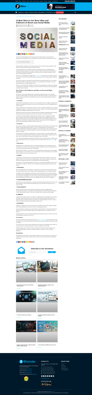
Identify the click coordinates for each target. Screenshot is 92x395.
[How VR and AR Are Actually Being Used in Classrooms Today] (73, 154)
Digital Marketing (41, 12)
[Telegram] (34, 54)
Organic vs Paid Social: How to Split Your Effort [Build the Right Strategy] (26, 345)
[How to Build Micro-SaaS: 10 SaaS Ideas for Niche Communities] (73, 172)
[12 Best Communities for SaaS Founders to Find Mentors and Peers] (73, 126)
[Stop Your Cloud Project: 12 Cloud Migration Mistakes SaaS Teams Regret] (73, 68)
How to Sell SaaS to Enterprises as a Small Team (64, 183)
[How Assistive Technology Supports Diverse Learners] (73, 150)
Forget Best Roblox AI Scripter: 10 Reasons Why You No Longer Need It (64, 96)
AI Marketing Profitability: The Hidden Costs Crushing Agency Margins (64, 110)
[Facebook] (65, 1)
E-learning (49, 1)
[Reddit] (21, 54)
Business (26, 12)
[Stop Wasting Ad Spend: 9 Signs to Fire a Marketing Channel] (73, 33)
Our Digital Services (55, 1)
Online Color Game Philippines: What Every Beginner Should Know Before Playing (64, 82)
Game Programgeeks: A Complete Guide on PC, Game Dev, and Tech (64, 76)
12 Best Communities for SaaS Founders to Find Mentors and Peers (64, 126)
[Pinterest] (68, 1)
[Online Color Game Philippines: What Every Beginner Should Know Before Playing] (73, 82)
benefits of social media (41, 219)
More (55, 12)
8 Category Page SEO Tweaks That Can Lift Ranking (46, 315)
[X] (19, 54)
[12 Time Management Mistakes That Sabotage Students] (73, 28)
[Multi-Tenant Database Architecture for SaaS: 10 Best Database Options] (73, 63)
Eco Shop (45, 1)
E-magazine (41, 1)
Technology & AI (21, 12)
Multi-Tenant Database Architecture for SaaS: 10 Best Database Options (64, 63)
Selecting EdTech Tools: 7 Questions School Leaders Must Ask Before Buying (64, 140)
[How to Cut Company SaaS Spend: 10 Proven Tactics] (73, 121)
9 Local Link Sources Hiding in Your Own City (47, 344)
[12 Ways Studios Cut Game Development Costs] (73, 87)
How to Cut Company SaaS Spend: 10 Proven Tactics (63, 121)
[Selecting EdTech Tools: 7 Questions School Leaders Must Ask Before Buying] (73, 140)
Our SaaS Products (49, 12)
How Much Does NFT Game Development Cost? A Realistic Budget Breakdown (64, 91)
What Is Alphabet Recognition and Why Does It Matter (64, 146)
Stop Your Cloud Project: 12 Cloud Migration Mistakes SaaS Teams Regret (64, 68)
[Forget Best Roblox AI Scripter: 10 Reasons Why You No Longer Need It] (73, 96)
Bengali (37, 1)
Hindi (34, 1)
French (20, 1)
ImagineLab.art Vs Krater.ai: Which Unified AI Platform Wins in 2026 (63, 177)
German (28, 1)
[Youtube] (74, 1)
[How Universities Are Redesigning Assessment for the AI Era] (73, 135)
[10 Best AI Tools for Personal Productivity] (73, 58)
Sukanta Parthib (29, 368)
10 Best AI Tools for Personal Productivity (64, 59)
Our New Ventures (59, 12)
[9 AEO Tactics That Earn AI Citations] (73, 37)
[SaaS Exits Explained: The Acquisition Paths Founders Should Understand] (73, 53)
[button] (75, 12)
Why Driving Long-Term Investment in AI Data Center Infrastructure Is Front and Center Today (64, 116)
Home (17, 16)
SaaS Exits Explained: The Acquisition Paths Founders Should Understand (63, 53)
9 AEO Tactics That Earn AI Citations (24, 314)
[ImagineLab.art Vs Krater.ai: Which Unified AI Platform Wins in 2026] (73, 177)
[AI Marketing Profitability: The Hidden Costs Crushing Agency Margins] (73, 110)
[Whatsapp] (26, 54)
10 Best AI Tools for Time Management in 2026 (63, 42)
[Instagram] (71, 1)
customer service (38, 75)
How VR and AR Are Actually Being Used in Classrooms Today (64, 154)
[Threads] (73, 1)
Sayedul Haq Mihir (28, 372)
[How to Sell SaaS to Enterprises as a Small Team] (73, 182)
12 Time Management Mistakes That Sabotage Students (64, 29)
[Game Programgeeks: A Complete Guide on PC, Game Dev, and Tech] (73, 76)
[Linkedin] (69, 1)
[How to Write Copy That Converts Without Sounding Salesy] (73, 23)
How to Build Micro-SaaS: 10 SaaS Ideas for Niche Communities (63, 172)
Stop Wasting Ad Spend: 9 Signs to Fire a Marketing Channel (46, 285)
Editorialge (53, 391)
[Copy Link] (28, 54)
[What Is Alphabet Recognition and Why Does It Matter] (73, 145)
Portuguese (23, 1)
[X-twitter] (66, 1)
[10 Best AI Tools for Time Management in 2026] (73, 42)
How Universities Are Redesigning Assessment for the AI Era (64, 135)
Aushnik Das (29, 370)
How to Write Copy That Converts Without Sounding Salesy (25, 285)
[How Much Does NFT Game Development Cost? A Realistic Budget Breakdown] (73, 91)
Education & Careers (33, 12)
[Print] (32, 54)
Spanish (17, 1)
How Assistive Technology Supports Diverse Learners (63, 150)
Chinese (31, 1)
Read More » (19, 288)
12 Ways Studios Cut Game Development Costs (63, 87)
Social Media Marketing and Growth (30, 16)
